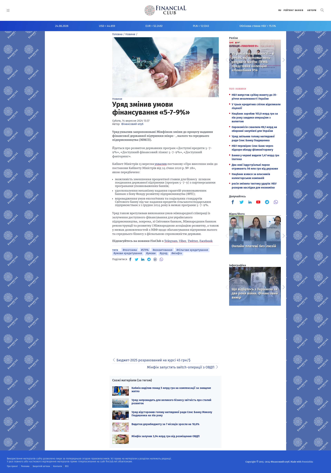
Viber (182, 241)
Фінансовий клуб (132, 124)
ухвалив (161, 164)
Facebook (206, 241)
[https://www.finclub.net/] (165, 10)
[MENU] (8, 10)
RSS (67, 466)
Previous (226, 59)
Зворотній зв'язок (41, 466)
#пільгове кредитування (192, 250)
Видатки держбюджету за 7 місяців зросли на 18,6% (165, 424)
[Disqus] (165, 308)
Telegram (170, 241)
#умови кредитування (128, 253)
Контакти (57, 466)
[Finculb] (233, 202)
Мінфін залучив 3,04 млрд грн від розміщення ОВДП (166, 436)
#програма (130, 250)
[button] (322, 10)
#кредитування (162, 250)
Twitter (193, 241)
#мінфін (177, 253)
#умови (151, 253)
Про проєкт (12, 466)
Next (283, 59)
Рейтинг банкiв (293, 10)
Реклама (25, 466)
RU (280, 10)
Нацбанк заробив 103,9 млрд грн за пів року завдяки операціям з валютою (255, 117)
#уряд (163, 253)
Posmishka (307, 461)
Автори (312, 10)
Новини (117, 98)
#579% (145, 250)
